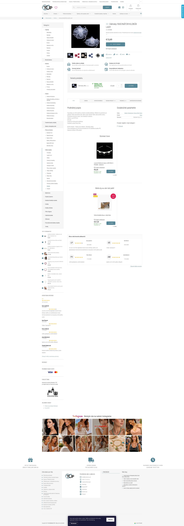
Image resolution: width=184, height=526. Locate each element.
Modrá (126, 113)
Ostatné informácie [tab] (98, 100)
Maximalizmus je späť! (128, 482)
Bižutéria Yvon (49, 132)
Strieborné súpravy (50, 115)
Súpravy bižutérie (50, 37)
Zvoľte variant (117, 44)
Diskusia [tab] (86, 100)
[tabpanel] (104, 158)
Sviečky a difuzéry (49, 207)
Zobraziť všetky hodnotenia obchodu (50, 356)
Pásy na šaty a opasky (51, 168)
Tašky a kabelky (50, 170)
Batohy (48, 178)
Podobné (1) (122, 100)
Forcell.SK (47, 408)
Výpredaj (47, 29)
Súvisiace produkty (110, 100)
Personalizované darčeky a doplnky (52, 222)
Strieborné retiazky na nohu (52, 113)
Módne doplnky (48, 150)
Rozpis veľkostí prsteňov (104, 1)
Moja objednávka (46, 506)
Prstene (48, 50)
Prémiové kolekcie (49, 130)
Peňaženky (49, 173)
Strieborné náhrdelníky (51, 102)
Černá (140, 113)
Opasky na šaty (50, 163)
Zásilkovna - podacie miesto (49, 489)
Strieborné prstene (50, 110)
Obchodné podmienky (46, 1)
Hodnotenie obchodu (47, 498)
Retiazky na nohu (50, 45)
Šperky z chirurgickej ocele (50, 126)
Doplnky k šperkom (49, 196)
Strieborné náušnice (51, 96)
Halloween (47, 219)
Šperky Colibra (49, 138)
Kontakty (122, 1)
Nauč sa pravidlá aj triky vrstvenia (130, 480)
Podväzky (49, 152)
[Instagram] (123, 7)
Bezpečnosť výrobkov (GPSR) (49, 504)
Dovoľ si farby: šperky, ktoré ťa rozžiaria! (131, 488)
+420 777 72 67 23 (85, 479)
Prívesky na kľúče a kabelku (52, 183)
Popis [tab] (74, 100)
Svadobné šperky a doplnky (50, 122)
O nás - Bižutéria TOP (47, 508)
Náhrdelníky (49, 32)
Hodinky (47, 204)
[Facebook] (119, 7)
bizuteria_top (84, 491)
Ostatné (48, 55)
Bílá (138, 113)
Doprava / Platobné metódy (74, 1)
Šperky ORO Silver (50, 143)
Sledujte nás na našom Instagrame (97, 416)
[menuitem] (46, 13)
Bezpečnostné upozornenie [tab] (135, 100)
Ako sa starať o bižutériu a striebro (50, 500)
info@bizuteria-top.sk (86, 477)
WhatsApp (84, 484)
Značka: (109, 57)
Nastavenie (73, 523)
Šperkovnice (47, 193)
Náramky (48, 35)
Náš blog (45, 491)
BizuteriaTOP (84, 486)
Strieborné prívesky (50, 105)
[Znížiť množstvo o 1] (121, 87)
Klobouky (121, 126)
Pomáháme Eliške (114, 1)
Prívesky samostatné (51, 89)
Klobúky (48, 186)
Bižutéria (47, 63)
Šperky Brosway (50, 135)
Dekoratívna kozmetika (51, 181)
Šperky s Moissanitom (51, 140)
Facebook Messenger (86, 482)
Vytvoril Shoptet (139, 523)
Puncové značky (46, 496)
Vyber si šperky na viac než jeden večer (131, 478)
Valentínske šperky (49, 215)
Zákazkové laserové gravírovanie (49, 502)
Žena (141, 115)
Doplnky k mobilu (50, 165)
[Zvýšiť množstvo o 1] (121, 85)
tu (94, 520)
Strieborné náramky (50, 108)
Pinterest (84, 494)
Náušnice (48, 48)
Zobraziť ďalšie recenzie (135, 266)
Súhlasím (110, 519)
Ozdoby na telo (50, 71)
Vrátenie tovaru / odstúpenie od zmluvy (89, 1)
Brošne (48, 42)
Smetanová (130, 113)
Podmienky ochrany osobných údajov (60, 1)
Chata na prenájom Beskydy (51, 406)
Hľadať (107, 7)
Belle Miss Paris (50, 145)
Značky (46, 226)
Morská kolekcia (48, 59)
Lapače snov (49, 155)
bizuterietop (84, 489)
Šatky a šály (49, 175)
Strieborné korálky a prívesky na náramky (53, 100)
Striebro (48, 53)
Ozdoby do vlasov (50, 40)
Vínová (135, 113)
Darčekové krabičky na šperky (51, 200)
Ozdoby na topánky (51, 160)
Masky (48, 157)
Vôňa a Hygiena (48, 211)
